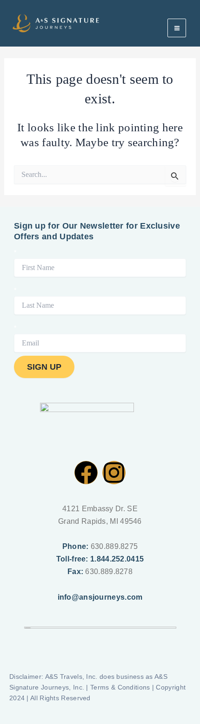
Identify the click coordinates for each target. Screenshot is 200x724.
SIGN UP (44, 367)
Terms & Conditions (120, 687)
